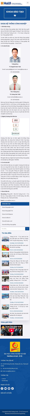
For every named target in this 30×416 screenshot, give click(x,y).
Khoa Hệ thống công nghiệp (9, 224)
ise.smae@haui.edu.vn (9, 200)
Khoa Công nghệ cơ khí (8, 207)
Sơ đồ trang (5, 380)
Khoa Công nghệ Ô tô (7, 210)
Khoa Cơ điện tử (6, 217)
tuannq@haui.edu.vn (22, 69)
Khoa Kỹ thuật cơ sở (7, 221)
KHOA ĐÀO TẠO (6, 204)
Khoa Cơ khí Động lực (7, 214)
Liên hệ (4, 378)
